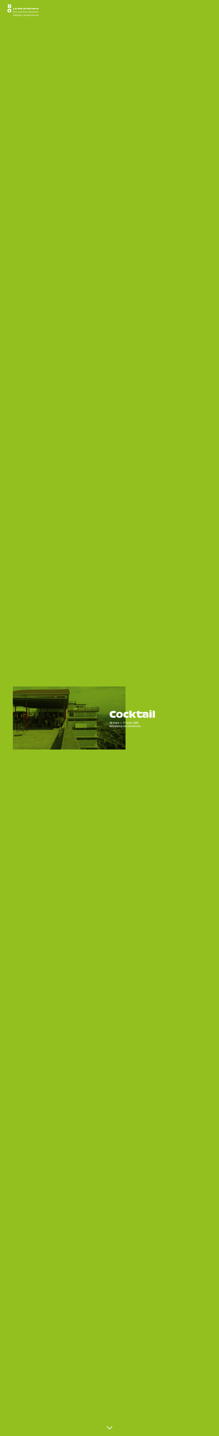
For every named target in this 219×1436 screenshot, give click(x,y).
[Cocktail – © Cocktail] (69, 718)
